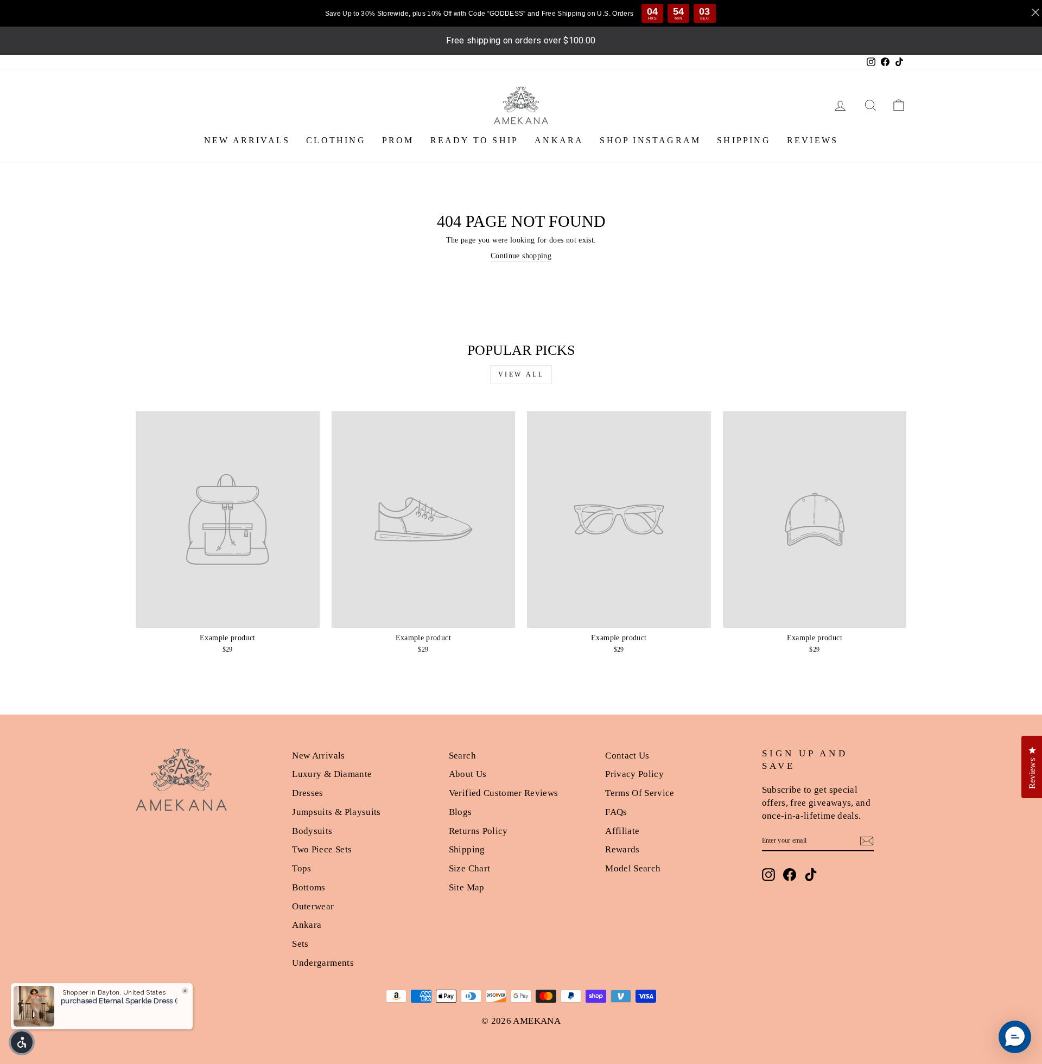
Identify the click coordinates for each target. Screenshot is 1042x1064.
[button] (22, 1042)
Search (462, 755)
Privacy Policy (634, 774)
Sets (300, 944)
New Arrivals (318, 755)
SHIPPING (744, 140)
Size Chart (470, 868)
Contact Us (627, 755)
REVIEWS (812, 140)
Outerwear (313, 906)
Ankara (306, 925)
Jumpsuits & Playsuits (336, 812)
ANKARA (559, 140)
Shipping (467, 849)
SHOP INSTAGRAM (650, 140)
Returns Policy (478, 831)
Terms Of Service (640, 793)
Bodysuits (312, 831)
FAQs (616, 812)
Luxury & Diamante (332, 774)
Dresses (307, 793)
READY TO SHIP (474, 140)
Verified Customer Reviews (503, 793)
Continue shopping (521, 256)
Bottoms (308, 887)
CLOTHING (336, 140)
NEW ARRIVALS (247, 140)
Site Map (467, 887)
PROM (398, 140)
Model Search (632, 868)
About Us (468, 774)
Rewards (622, 849)
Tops (301, 868)
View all (521, 374)
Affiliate (622, 831)
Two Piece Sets (322, 849)
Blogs (460, 812)
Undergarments (323, 963)
